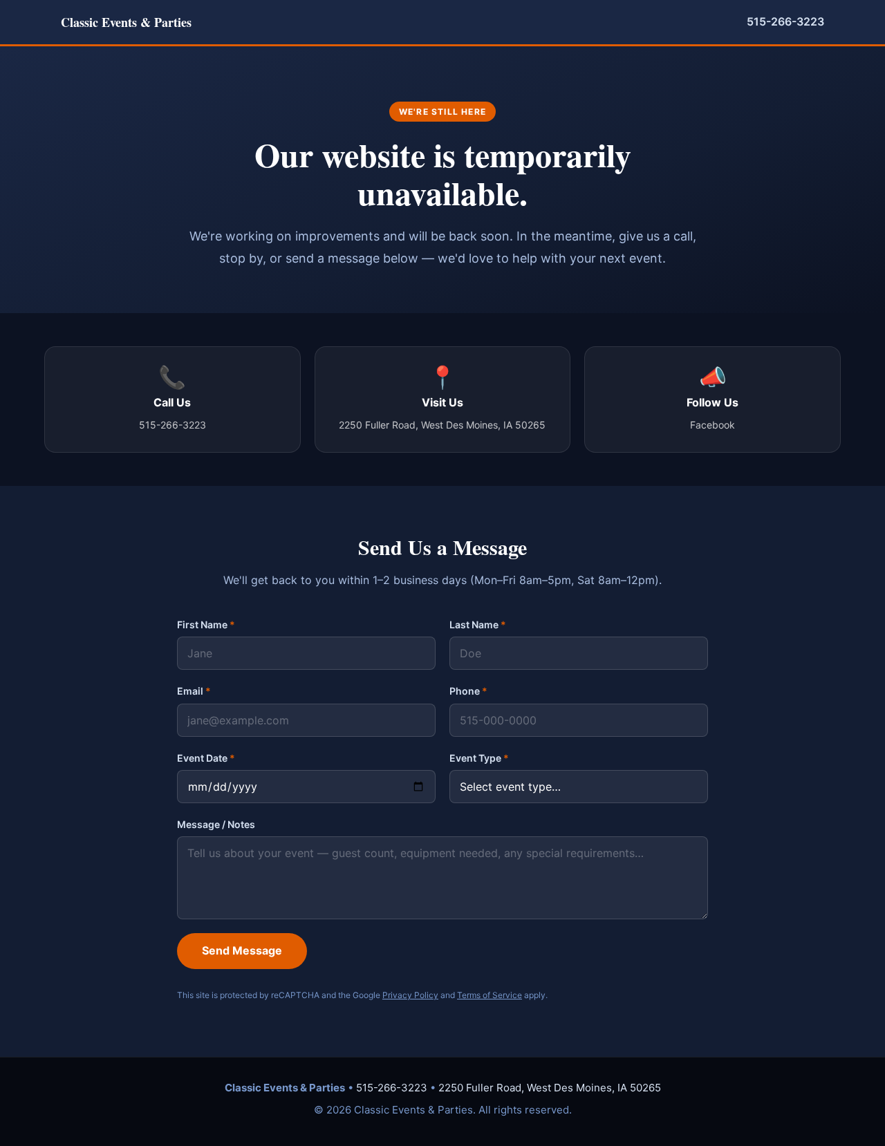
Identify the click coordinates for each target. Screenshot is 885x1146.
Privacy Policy (410, 995)
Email (194, 691)
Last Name (477, 624)
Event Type (479, 758)
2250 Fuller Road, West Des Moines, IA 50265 (549, 1087)
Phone (468, 691)
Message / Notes (216, 824)
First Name (206, 624)
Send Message (242, 950)
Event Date (206, 758)
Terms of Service (489, 995)
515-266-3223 (785, 21)
